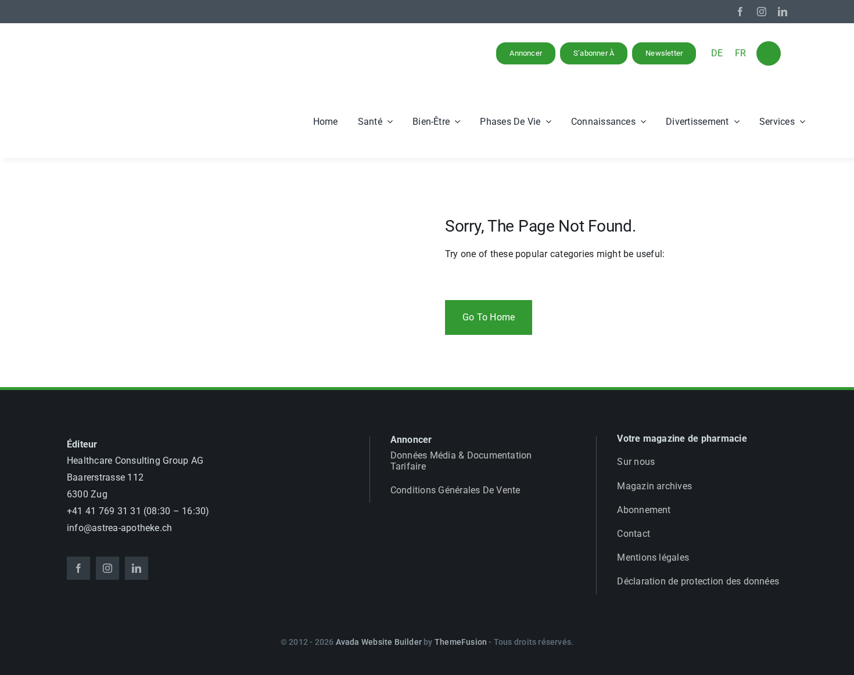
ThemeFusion (461, 642)
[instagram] (761, 11)
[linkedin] (782, 11)
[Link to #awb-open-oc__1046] (768, 53)
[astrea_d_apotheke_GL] (128, 99)
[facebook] (740, 11)
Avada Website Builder (379, 642)
